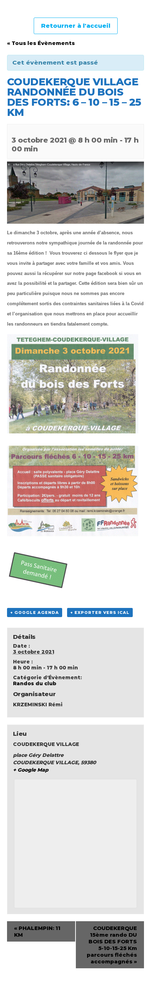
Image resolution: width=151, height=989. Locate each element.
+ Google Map (30, 770)
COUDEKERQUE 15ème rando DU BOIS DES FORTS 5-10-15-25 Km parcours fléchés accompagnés (112, 945)
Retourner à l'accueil (75, 25)
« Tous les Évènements (41, 43)
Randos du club (34, 683)
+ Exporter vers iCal (100, 612)
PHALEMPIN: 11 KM (37, 931)
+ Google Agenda (34, 612)
